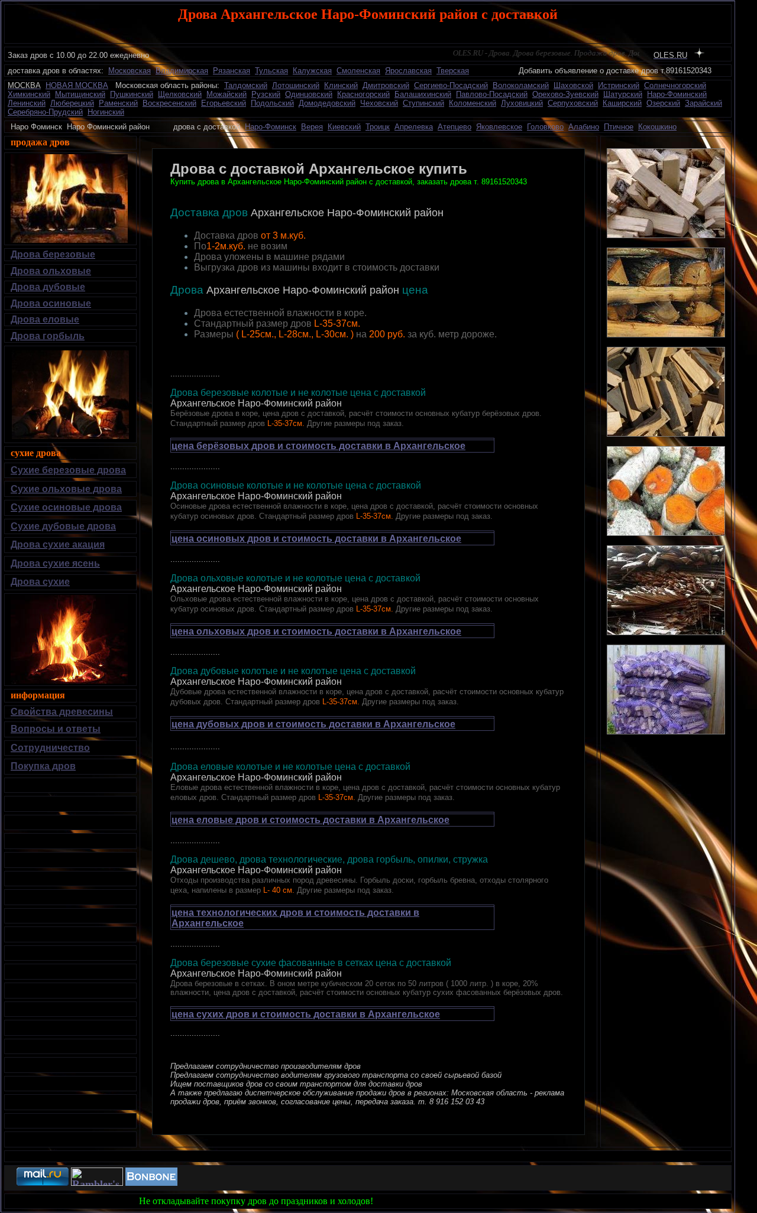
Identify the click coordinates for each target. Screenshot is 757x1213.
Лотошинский (295, 85)
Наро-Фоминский (677, 94)
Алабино (583, 126)
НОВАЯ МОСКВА (77, 85)
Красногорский (363, 94)
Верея (312, 126)
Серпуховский (573, 103)
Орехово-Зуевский (565, 94)
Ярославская (408, 70)
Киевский (344, 126)
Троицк (377, 126)
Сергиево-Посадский (451, 85)
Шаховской (573, 85)
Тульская (271, 70)
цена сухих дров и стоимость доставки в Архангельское (306, 1014)
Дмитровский (386, 85)
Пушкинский (131, 94)
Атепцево (454, 126)
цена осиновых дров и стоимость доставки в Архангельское (316, 539)
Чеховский (379, 103)
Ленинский (27, 103)
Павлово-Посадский (492, 94)
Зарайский (703, 103)
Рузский (265, 94)
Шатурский (622, 94)
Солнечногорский (675, 85)
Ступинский (423, 103)
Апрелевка (413, 126)
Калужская (312, 70)
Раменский (118, 103)
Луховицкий (522, 103)
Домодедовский (327, 103)
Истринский (618, 85)
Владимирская (182, 70)
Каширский (622, 103)
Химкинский (29, 94)
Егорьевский (223, 103)
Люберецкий (72, 103)
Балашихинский (422, 94)
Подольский (272, 103)
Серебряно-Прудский (45, 112)
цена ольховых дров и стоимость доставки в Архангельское (316, 631)
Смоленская (358, 70)
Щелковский (180, 94)
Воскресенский (169, 103)
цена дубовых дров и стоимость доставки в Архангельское (313, 724)
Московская (129, 70)
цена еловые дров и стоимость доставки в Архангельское (310, 820)
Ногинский (106, 112)
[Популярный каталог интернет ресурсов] (151, 1183)
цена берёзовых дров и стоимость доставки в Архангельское (318, 446)
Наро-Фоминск (270, 126)
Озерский (663, 103)
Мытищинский (80, 94)
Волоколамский (521, 85)
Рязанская (231, 70)
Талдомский (245, 85)
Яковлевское (499, 126)
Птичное (618, 126)
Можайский (226, 94)
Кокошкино (657, 126)
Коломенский (472, 103)
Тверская (452, 70)
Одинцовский (308, 94)
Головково (545, 126)
